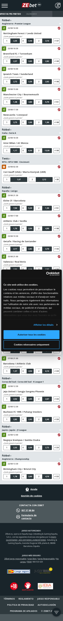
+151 (56, 102)
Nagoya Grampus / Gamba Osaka (21, 440)
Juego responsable (48, 598)
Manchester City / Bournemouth (21, 94)
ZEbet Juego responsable (15, 558)
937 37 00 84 (27, 510)
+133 (56, 476)
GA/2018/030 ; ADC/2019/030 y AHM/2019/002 (26, 540)
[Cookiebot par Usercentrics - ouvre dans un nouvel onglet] (46, 274)
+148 (56, 81)
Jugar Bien (32, 558)
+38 (57, 179)
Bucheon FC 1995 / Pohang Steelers (22, 411)
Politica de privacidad (20, 604)
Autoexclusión (47, 604)
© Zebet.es (47, 611)
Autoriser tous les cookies (32, 334)
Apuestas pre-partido (10, 13)
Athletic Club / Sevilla (15, 221)
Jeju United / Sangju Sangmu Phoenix (23, 391)
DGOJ (53, 537)
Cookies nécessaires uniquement (31, 344)
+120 (56, 399)
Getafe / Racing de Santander (19, 241)
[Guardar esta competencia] (60, 22)
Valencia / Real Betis (14, 261)
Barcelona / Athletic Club (17, 363)
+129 (56, 371)
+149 (56, 61)
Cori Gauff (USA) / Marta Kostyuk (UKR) (24, 171)
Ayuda (33, 489)
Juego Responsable (46, 558)
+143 (56, 249)
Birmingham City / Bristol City (19, 469)
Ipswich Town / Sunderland (18, 74)
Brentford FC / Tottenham (17, 53)
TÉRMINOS (9, 598)
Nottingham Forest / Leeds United (22, 33)
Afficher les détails (43, 325)
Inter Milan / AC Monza (15, 143)
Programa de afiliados (23, 611)
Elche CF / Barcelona (14, 200)
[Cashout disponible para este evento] (59, 28)
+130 (56, 269)
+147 (56, 41)
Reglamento (26, 598)
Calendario (31, 13)
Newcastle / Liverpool (15, 114)
